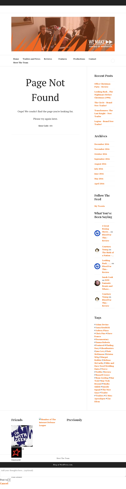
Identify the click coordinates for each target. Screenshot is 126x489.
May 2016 (98, 178)
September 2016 (102, 159)
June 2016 (99, 173)
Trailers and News (31, 59)
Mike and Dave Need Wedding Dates (104, 366)
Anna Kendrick (103, 327)
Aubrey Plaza (102, 330)
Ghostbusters (107, 348)
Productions (79, 59)
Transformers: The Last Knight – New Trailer (103, 113)
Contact (92, 59)
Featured (100, 345)
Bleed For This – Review (106, 237)
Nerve (104, 369)
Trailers (99, 395)
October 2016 (100, 154)
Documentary (102, 339)
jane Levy (100, 351)
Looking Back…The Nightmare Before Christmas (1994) (103, 94)
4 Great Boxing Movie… (106, 228)
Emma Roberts (103, 342)
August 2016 (100, 164)
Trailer (104, 392)
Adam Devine (102, 324)
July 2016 (98, 168)
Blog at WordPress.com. (63, 465)
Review (107, 372)
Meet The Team (20, 62)
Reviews (48, 59)
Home (16, 59)
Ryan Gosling (102, 377)
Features (63, 59)
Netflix (99, 372)
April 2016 (99, 183)
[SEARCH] (113, 61)
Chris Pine (101, 333)
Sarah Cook (107, 277)
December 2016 (101, 144)
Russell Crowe (103, 375)
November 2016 (101, 149)
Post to (4, 479)
